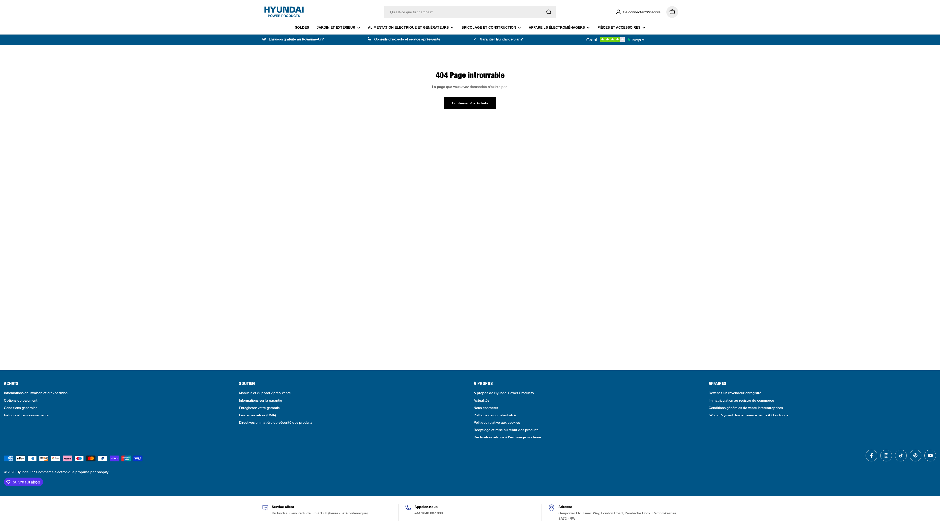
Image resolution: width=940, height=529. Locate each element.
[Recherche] (549, 12)
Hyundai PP (25, 472)
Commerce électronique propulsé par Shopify (72, 472)
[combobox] (470, 12)
